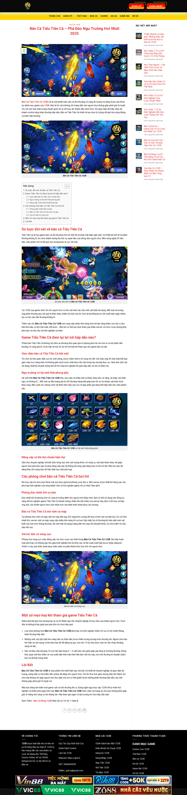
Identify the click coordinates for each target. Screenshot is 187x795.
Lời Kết (28, 221)
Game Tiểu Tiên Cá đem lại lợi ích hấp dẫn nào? (46, 193)
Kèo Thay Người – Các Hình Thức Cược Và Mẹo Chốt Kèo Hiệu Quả (154, 68)
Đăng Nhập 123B (104, 758)
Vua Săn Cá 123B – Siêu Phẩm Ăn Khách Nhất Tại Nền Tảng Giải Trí (154, 172)
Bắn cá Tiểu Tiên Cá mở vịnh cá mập (44, 212)
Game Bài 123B (140, 768)
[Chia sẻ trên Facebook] (64, 710)
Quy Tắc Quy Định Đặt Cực (71, 743)
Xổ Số (135, 16)
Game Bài (124, 16)
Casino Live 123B (141, 749)
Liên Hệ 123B (65, 753)
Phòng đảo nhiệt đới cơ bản (41, 209)
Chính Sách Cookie (67, 748)
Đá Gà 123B (138, 763)
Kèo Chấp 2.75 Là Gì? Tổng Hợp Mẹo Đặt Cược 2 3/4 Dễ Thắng (154, 53)
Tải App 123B (102, 772)
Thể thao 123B (139, 754)
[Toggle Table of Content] (66, 186)
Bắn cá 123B (139, 759)
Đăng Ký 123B (102, 753)
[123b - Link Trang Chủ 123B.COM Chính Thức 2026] (35, 6)
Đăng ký (67, 16)
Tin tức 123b (74, 25)
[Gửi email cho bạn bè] (74, 710)
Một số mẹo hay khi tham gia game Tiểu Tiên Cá (47, 218)
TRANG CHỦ (54, 16)
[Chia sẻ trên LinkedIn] (84, 710)
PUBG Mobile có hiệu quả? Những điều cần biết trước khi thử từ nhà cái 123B (154, 38)
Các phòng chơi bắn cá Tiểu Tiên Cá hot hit (44, 206)
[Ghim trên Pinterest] (79, 710)
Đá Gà (114, 16)
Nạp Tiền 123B (103, 762)
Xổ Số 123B (138, 773)
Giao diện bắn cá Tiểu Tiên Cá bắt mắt (45, 197)
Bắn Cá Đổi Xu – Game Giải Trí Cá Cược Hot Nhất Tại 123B (154, 129)
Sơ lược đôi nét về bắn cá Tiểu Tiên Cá (42, 190)
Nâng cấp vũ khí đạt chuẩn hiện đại (43, 203)
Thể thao (82, 16)
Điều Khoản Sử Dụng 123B (108, 748)
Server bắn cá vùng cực (39, 215)
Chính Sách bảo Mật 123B (108, 743)
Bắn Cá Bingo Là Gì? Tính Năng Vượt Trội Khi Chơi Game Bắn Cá (154, 157)
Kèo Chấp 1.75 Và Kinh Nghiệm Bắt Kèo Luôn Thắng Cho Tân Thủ (154, 113)
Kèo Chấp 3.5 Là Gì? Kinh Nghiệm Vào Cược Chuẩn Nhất (153, 98)
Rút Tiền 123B (102, 767)
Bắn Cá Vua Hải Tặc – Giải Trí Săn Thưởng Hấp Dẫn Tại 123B (154, 143)
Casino (104, 16)
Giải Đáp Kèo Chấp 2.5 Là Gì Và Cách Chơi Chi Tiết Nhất (154, 84)
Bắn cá (93, 16)
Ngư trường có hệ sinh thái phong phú (45, 200)
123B (46, 105)
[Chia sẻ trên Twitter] (69, 710)
